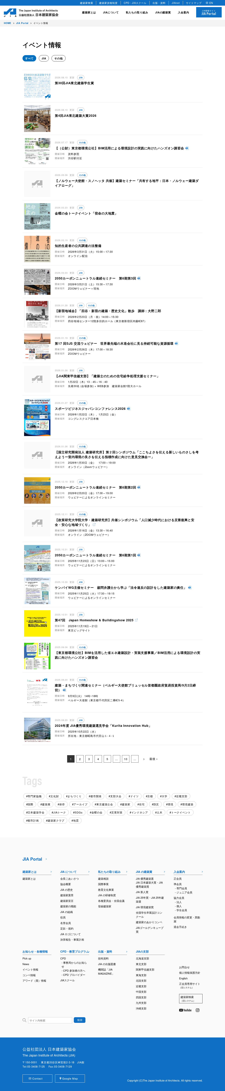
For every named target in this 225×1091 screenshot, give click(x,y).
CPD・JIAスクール (135, 3)
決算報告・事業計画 (72, 939)
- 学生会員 (181, 910)
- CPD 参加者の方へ (73, 970)
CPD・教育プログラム (74, 951)
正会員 (178, 878)
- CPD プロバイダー (73, 975)
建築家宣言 (66, 901)
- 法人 (178, 902)
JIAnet (176, 3)
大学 (164, 796)
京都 (150, 796)
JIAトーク (59, 812)
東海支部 (141, 975)
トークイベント (181, 812)
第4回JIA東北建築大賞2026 (75, 115)
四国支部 (141, 997)
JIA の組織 (66, 912)
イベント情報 (30, 969)
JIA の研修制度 (107, 895)
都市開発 (96, 796)
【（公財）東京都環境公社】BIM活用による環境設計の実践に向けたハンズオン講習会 (119, 148)
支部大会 (115, 796)
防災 (156, 804)
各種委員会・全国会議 (111, 901)
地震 (76, 820)
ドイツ (134, 796)
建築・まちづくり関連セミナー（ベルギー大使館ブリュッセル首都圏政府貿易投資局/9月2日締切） (125, 687)
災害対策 (117, 812)
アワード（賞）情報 (34, 980)
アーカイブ (80, 804)
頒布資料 (103, 958)
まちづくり (75, 796)
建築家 (126, 804)
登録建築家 (104, 906)
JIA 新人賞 (142, 892)
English (183, 978)
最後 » (153, 759)
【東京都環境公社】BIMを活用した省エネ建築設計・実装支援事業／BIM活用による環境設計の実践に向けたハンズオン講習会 (127, 655)
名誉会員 (65, 923)
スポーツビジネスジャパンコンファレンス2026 (90, 408)
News (25, 964)
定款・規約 (66, 928)
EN (211, 3)
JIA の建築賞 (144, 872)
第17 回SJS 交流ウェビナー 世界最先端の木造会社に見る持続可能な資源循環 (114, 343)
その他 (58, 58)
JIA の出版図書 (107, 964)
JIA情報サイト (209, 12)
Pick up (26, 958)
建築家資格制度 (108, 3)
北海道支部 (142, 958)
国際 (30, 804)
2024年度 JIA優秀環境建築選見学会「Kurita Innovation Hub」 (103, 725)
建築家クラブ (56, 820)
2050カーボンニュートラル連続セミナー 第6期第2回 (95, 487)
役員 (63, 917)
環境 (170, 804)
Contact (37, 1078)
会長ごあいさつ (69, 878)
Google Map (70, 1078)
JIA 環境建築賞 (145, 907)
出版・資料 (159, 3)
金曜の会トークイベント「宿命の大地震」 (86, 213)
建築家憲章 (66, 895)
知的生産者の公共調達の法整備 (78, 245)
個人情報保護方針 (189, 972)
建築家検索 (86, 3)
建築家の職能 (68, 906)
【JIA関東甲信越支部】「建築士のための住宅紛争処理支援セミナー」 (107, 376)
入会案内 (179, 872)
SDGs (79, 812)
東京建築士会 (104, 804)
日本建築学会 (36, 812)
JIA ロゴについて (70, 934)
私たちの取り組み (109, 872)
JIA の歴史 (66, 889)
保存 (62, 804)
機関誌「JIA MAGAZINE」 (106, 971)
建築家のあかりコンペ (149, 922)
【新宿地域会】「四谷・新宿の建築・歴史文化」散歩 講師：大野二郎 (108, 311)
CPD (63, 958)
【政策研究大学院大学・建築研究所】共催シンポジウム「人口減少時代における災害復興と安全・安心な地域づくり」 (124, 522)
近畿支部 (181, 796)
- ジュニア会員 (183, 892)
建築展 (46, 804)
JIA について (68, 872)
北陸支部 (141, 980)
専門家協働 (35, 796)
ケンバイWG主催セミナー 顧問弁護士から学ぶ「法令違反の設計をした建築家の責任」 (121, 587)
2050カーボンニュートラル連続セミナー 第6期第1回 (95, 555)
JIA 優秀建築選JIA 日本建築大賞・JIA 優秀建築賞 (149, 882)
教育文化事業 (106, 889)
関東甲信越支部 (145, 969)
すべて (29, 58)
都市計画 (33, 820)
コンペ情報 (29, 975)
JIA (44, 58)
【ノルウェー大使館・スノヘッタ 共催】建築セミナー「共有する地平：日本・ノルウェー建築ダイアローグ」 (127, 183)
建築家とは (89, 12)
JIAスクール (67, 980)
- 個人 (178, 906)
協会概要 (65, 884)
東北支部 (141, 964)
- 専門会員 (181, 888)
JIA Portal (32, 859)
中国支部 (141, 991)
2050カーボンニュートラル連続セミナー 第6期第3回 (95, 278)
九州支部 (141, 1003)
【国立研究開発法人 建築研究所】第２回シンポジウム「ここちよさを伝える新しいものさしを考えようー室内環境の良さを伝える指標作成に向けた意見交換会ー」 (127, 454)
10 (125, 759)
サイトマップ (194, 3)
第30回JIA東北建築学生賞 (74, 83)
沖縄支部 (141, 1008)
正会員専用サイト (189, 985)
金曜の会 (97, 812)
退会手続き (180, 927)
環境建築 (187, 804)
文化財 (54, 796)
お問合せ (184, 967)
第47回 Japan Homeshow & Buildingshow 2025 (94, 620)
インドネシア (139, 812)
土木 (159, 812)
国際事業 (103, 884)
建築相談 (103, 878)
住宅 (142, 804)
